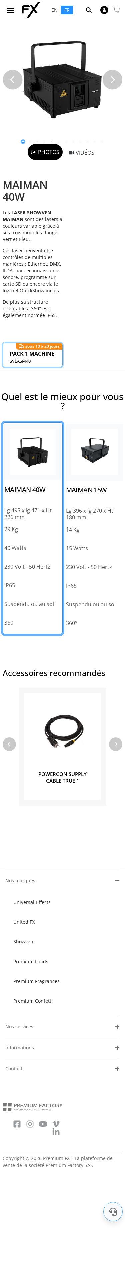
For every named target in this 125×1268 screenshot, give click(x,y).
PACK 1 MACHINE (32, 353)
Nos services (19, 1026)
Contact (13, 1068)
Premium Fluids (30, 961)
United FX (24, 922)
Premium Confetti (33, 1001)
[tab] (45, 152)
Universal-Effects (32, 902)
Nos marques (20, 880)
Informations (19, 1047)
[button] (10, 10)
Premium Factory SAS (69, 1165)
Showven (23, 941)
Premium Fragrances (36, 981)
